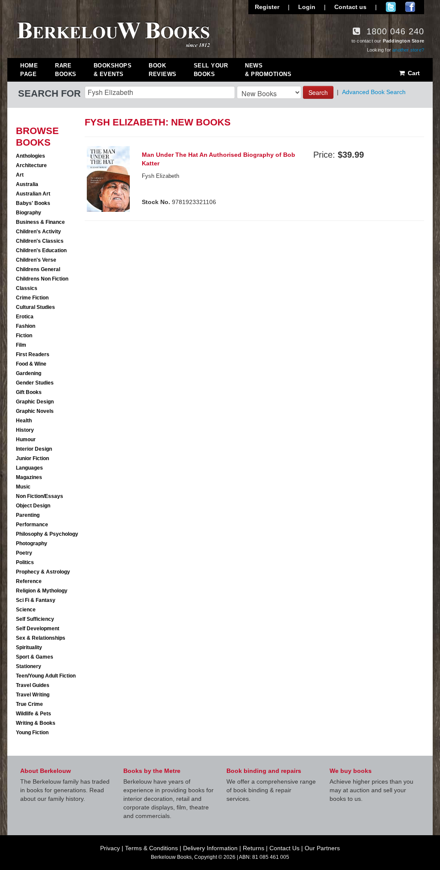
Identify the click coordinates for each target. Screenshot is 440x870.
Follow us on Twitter (390, 7)
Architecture (31, 165)
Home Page (29, 69)
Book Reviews (163, 69)
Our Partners (322, 848)
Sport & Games (34, 657)
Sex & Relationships (40, 638)
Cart (413, 73)
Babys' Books (33, 203)
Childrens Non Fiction (42, 279)
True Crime (29, 704)
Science (26, 610)
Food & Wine (31, 364)
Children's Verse (36, 260)
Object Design (33, 506)
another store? (408, 49)
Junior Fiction (32, 458)
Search (318, 92)
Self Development (37, 629)
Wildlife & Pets (33, 714)
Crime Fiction (32, 298)
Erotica (25, 317)
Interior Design (34, 449)
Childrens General (38, 269)
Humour (26, 440)
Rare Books (65, 69)
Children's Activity (38, 232)
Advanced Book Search (374, 92)
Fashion (25, 326)
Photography (31, 543)
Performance (32, 525)
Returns (253, 848)
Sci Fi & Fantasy (35, 600)
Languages (29, 468)
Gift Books (29, 392)
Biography (28, 213)
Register (267, 6)
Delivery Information (210, 848)
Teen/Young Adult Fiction (46, 676)
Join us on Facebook (410, 7)
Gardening (28, 373)
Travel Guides (32, 685)
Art (20, 175)
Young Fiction (32, 733)
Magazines (29, 477)
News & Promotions (268, 69)
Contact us (350, 6)
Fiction (24, 336)
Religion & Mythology (41, 591)
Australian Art (33, 194)
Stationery (28, 666)
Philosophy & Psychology (47, 534)
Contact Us (284, 848)
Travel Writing (32, 695)
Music (23, 487)
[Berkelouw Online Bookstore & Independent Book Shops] (113, 33)
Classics (26, 288)
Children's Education (41, 250)
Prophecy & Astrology (43, 572)
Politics (25, 562)
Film (21, 345)
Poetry (24, 553)
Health (24, 421)
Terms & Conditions (151, 848)
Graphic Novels (35, 411)
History (25, 430)
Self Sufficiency (35, 619)
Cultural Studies (35, 307)
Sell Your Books (211, 69)
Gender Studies (35, 383)
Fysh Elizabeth (160, 176)
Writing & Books (35, 723)
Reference (29, 581)
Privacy (110, 848)
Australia (27, 184)
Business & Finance (40, 222)
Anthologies (30, 156)
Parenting (28, 515)
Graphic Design (35, 402)
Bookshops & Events (113, 69)
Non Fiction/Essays (39, 496)
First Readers (32, 354)
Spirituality (29, 647)
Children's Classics (40, 241)
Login (306, 6)
